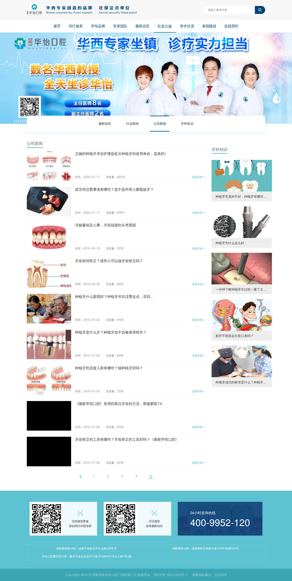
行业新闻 (132, 123)
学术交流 (187, 26)
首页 (57, 26)
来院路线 (209, 26)
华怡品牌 (98, 26)
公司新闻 (159, 123)
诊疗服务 (76, 26)
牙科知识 (187, 123)
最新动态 (142, 26)
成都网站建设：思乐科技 (209, 575)
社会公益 (165, 26)
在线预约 (231, 26)
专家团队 (120, 26)
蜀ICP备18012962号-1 (171, 575)
